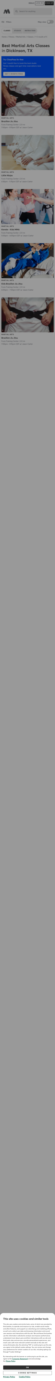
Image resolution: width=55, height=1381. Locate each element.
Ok (27, 1367)
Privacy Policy (10, 1361)
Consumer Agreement (20, 1359)
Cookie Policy (24, 1377)
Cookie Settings (27, 1373)
